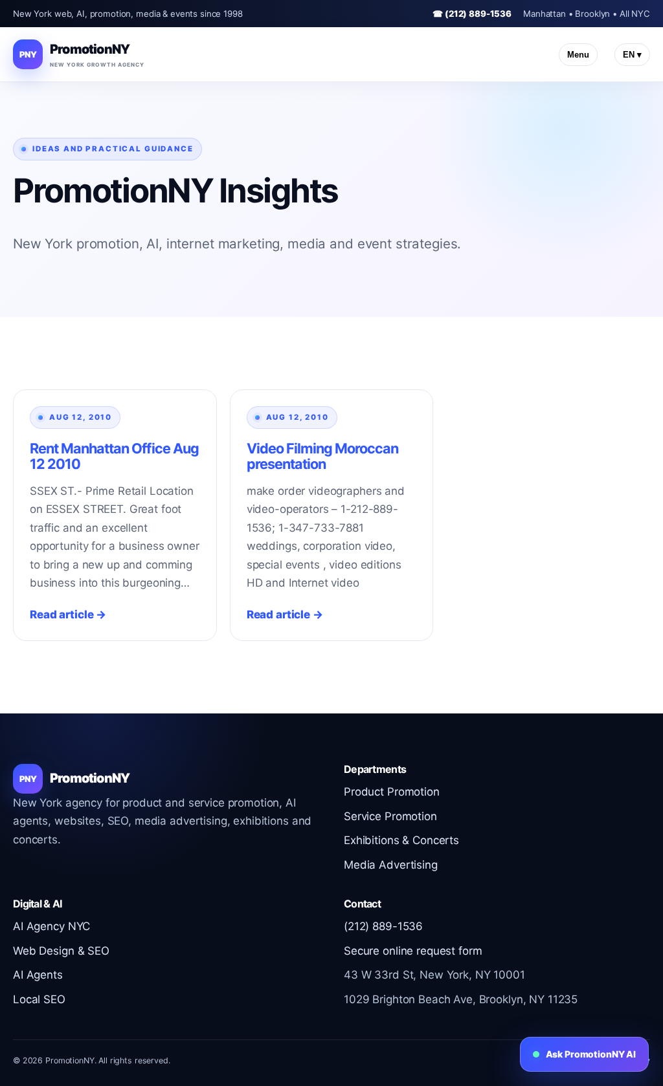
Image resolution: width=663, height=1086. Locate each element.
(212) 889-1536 (383, 926)
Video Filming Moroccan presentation (323, 456)
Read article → (68, 614)
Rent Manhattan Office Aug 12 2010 (114, 456)
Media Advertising (391, 864)
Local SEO (39, 999)
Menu (578, 55)
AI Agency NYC (51, 926)
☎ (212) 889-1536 (472, 13)
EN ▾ (632, 55)
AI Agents (38, 974)
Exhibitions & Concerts (401, 840)
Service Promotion (390, 816)
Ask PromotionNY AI (591, 1053)
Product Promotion (392, 791)
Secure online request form (413, 950)
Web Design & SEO (61, 950)
